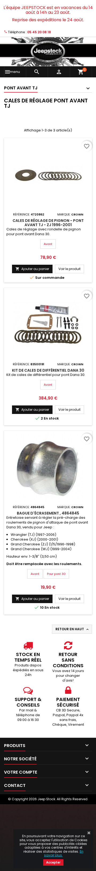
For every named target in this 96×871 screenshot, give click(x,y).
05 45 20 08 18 (39, 32)
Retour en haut (72, 629)
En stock (51, 418)
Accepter (53, 862)
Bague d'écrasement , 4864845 (48, 513)
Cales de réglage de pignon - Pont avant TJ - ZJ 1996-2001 (48, 222)
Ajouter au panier (32, 269)
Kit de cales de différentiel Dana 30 (48, 370)
